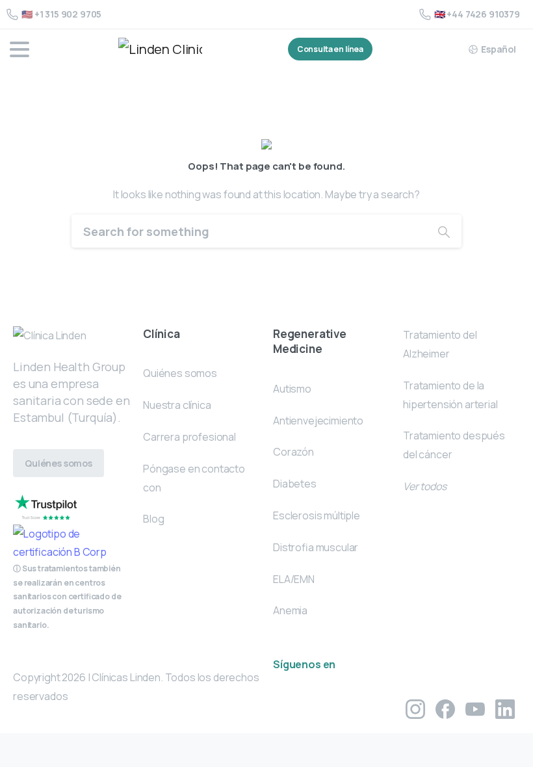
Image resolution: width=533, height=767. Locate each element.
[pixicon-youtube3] (475, 708)
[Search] (444, 231)
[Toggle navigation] (19, 49)
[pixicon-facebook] (445, 708)
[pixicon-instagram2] (415, 708)
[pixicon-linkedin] (505, 708)
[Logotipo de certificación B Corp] (45, 507)
